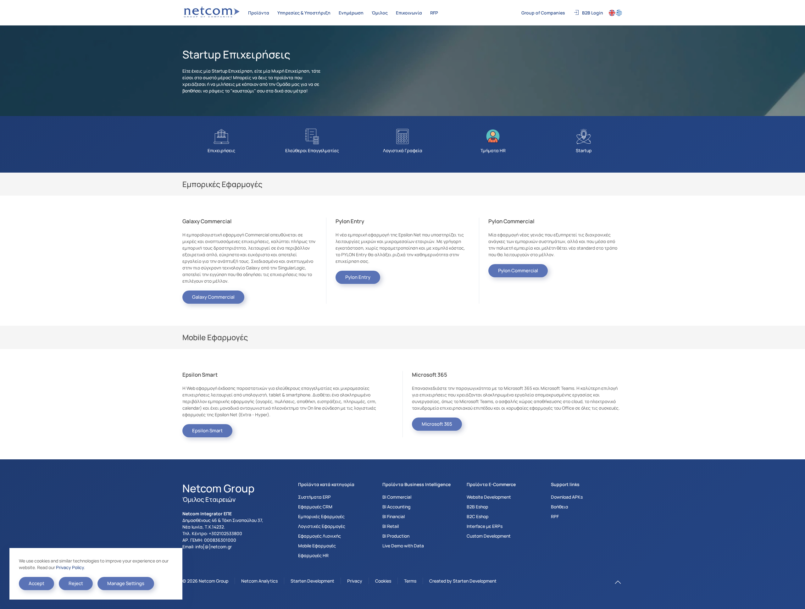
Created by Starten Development (463, 581)
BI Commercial (396, 497)
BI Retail (390, 526)
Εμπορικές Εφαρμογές (321, 516)
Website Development (489, 497)
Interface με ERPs (484, 526)
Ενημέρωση (351, 13)
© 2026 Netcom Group (205, 581)
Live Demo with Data (403, 546)
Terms (410, 581)
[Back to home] (212, 13)
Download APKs (567, 497)
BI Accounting (396, 507)
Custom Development (489, 536)
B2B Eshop (477, 507)
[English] (612, 12)
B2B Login (592, 13)
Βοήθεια (559, 507)
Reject (76, 583)
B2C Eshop (477, 516)
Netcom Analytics (259, 581)
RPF (555, 516)
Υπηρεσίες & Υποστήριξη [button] (303, 13)
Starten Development (312, 581)
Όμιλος (380, 13)
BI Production (395, 536)
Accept (36, 583)
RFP (434, 13)
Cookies (383, 581)
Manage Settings (125, 583)
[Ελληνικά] (619, 12)
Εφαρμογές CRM (315, 507)
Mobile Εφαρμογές (317, 546)
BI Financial (393, 516)
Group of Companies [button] (543, 13)
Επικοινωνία (409, 13)
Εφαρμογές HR (313, 555)
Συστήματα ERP (314, 497)
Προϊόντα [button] (258, 13)
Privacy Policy (70, 567)
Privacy (354, 581)
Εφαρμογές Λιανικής (319, 536)
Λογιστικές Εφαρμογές (321, 526)
